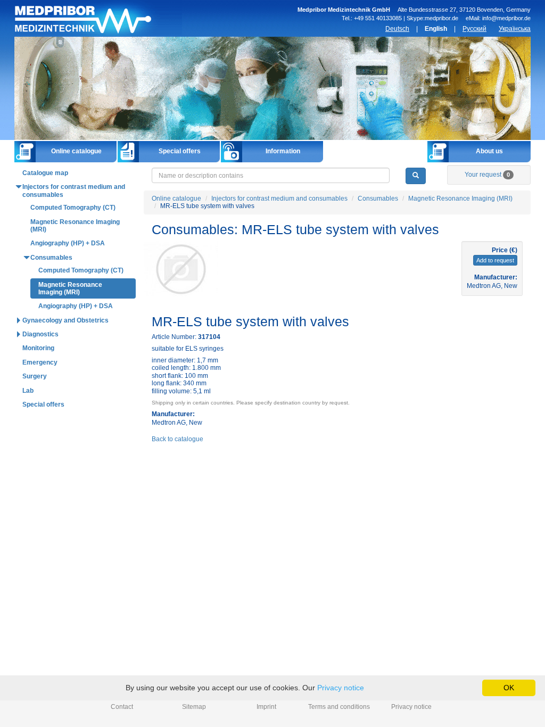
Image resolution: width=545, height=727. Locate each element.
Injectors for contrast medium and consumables (279, 198)
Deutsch (397, 28)
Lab (28, 390)
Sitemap (194, 707)
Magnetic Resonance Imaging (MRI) (460, 198)
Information (283, 151)
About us (489, 151)
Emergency (39, 362)
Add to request (495, 260)
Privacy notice (411, 707)
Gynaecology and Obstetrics (65, 320)
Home (98, 18)
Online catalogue (76, 151)
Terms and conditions (339, 707)
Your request (487, 174)
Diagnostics (40, 334)
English (436, 28)
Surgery (34, 376)
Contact (122, 707)
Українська (515, 28)
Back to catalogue (177, 439)
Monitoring (38, 348)
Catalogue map (45, 173)
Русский (474, 28)
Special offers (180, 151)
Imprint (266, 707)
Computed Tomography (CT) (72, 207)
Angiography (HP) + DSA (67, 243)
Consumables (378, 198)
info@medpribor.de (506, 18)
